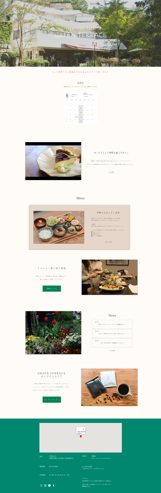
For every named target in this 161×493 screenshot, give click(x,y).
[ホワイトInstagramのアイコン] (45, 485)
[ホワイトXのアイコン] (41, 485)
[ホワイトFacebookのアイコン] (53, 485)
